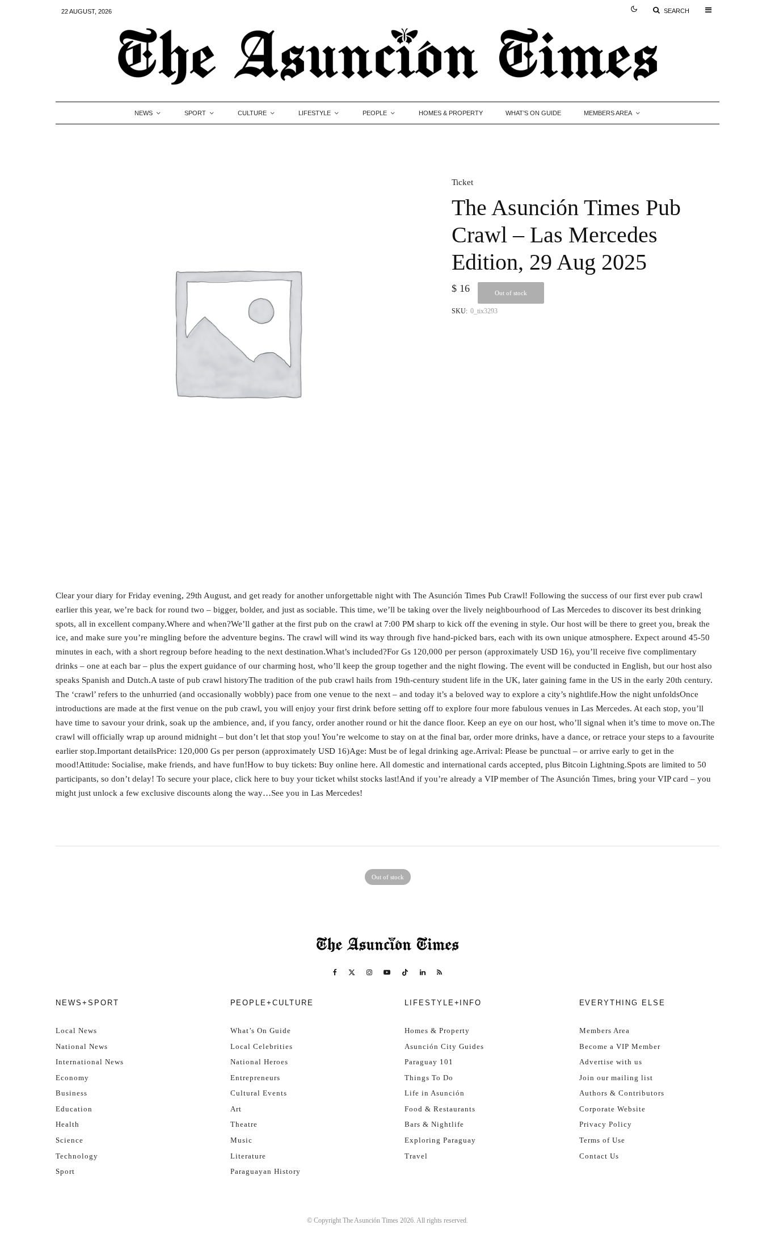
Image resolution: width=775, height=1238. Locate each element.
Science (69, 1140)
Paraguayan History (265, 1171)
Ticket (462, 182)
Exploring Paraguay (440, 1140)
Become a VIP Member (619, 1046)
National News (82, 1046)
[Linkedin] (422, 972)
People (375, 113)
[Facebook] (335, 972)
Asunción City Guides (444, 1046)
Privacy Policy (605, 1124)
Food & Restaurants (440, 1109)
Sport (195, 113)
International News (90, 1061)
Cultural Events (258, 1093)
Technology (77, 1156)
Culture (252, 113)
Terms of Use (602, 1140)
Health (67, 1124)
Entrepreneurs (255, 1077)
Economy (72, 1077)
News (143, 113)
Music (241, 1140)
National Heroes (259, 1061)
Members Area (608, 113)
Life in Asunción (435, 1093)
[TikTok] (405, 972)
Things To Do (429, 1077)
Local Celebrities (261, 1046)
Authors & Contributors (621, 1093)
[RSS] (439, 972)
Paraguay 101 (429, 1061)
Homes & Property (451, 113)
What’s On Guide (533, 113)
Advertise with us (610, 1061)
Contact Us (599, 1156)
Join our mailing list (616, 1077)
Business (71, 1093)
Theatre (244, 1124)
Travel (416, 1156)
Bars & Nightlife (434, 1124)
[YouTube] (387, 972)
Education (74, 1109)
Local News (76, 1030)
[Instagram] (369, 972)
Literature (248, 1156)
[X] (352, 972)
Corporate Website (612, 1109)
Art (236, 1109)
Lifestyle (314, 113)
